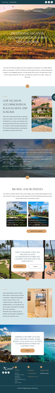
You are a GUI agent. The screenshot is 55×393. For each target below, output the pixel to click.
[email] (49, 2)
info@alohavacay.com (33, 376)
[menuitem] (23, 8)
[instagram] (46, 2)
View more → (23, 224)
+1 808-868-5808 (12, 2)
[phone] (52, 2)
